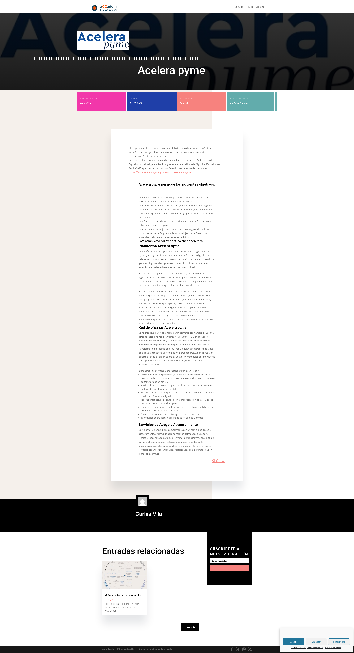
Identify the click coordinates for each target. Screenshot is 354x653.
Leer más (190, 627)
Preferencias (339, 641)
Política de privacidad (315, 648)
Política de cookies (298, 648)
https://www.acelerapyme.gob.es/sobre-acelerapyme (160, 172)
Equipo (249, 7)
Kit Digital (238, 7)
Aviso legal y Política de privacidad (118, 649)
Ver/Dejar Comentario (240, 101)
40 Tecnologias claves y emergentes (123, 595)
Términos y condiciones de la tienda (154, 649)
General (184, 103)
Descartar (316, 641)
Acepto (293, 641)
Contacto (260, 7)
